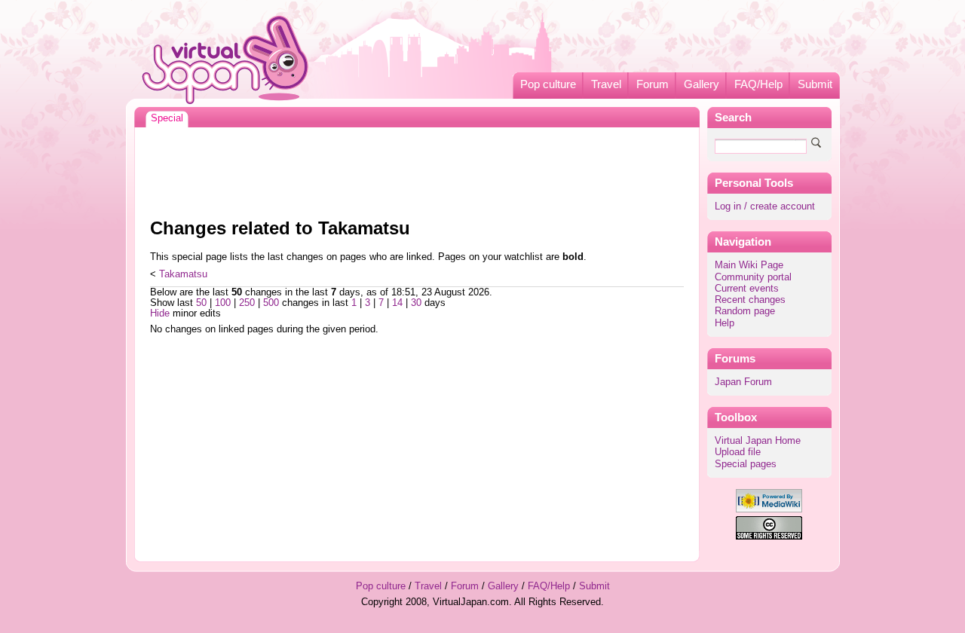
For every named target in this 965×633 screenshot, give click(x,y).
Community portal (753, 277)
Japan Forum (743, 382)
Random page (745, 311)
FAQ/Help (758, 84)
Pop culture (548, 84)
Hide (160, 313)
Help (724, 323)
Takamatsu (183, 274)
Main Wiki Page (749, 265)
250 (247, 303)
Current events (747, 288)
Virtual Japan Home (758, 441)
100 (223, 303)
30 (416, 303)
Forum (652, 84)
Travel (606, 84)
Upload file (738, 452)
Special (167, 118)
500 (271, 303)
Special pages (746, 464)
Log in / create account (765, 206)
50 (201, 303)
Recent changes (750, 300)
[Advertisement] (416, 169)
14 (397, 303)
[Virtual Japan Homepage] (226, 59)
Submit (815, 84)
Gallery (701, 84)
